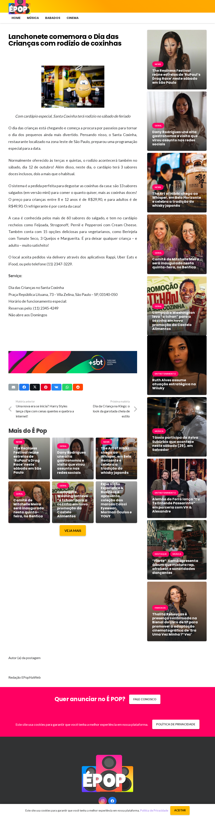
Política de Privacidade (154, 810)
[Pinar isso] (46, 387)
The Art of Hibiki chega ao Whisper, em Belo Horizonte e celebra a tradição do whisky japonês (116, 460)
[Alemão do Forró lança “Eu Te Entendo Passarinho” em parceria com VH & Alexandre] (177, 462)
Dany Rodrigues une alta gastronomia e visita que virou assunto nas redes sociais (71, 462)
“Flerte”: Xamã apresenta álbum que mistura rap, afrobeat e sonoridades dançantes (175, 566)
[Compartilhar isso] (24, 387)
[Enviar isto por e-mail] (13, 387)
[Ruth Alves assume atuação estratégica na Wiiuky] (177, 338)
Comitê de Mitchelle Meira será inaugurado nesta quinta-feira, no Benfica (28, 508)
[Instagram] (102, 801)
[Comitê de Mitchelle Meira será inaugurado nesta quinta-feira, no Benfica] (177, 218)
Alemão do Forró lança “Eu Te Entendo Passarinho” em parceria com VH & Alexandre (176, 505)
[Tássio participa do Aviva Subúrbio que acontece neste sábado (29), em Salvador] (177, 400)
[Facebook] (112, 801)
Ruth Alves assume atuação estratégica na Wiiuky (174, 384)
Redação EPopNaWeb (24, 677)
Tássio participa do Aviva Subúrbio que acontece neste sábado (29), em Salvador (175, 443)
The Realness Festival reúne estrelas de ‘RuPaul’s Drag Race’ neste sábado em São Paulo (27, 460)
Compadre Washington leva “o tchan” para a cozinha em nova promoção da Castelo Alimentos (72, 504)
